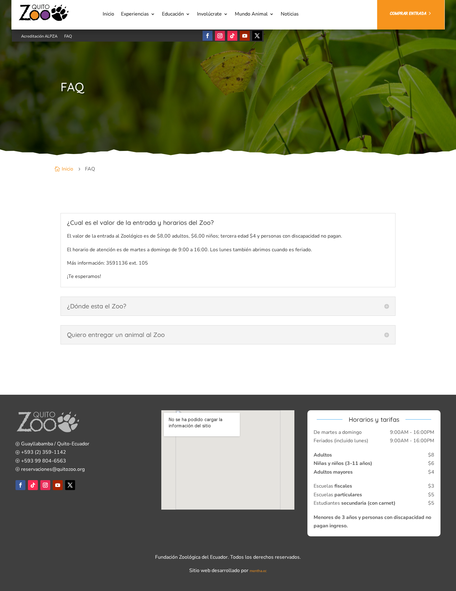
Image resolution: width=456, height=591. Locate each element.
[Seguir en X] (257, 36)
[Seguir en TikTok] (232, 36)
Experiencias (135, 14)
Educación (173, 14)
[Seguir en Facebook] (207, 36)
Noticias (290, 14)
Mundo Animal (251, 14)
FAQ (68, 36)
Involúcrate (209, 14)
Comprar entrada (408, 13)
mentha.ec (258, 570)
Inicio (108, 14)
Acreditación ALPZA (39, 36)
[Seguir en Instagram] (220, 36)
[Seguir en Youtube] (245, 36)
